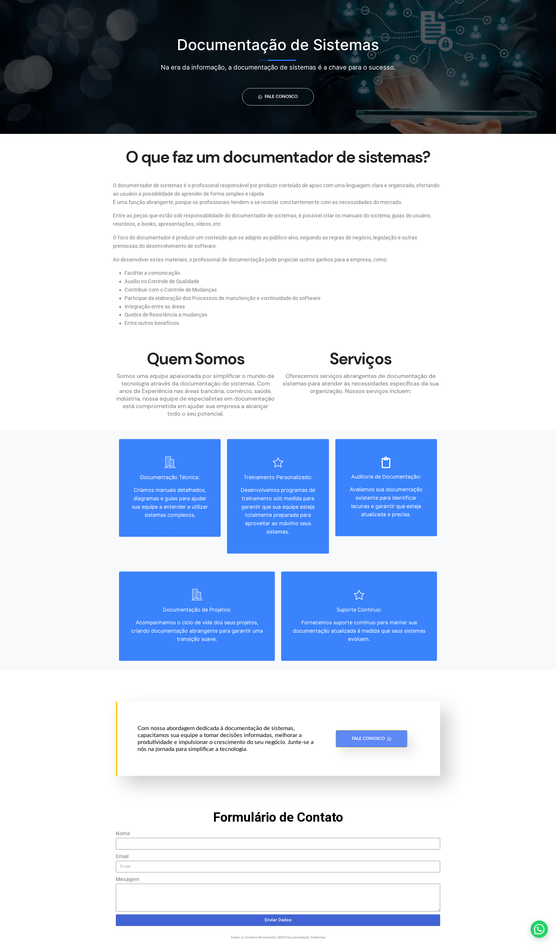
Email (122, 856)
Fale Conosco (281, 96)
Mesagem (127, 879)
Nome (123, 833)
